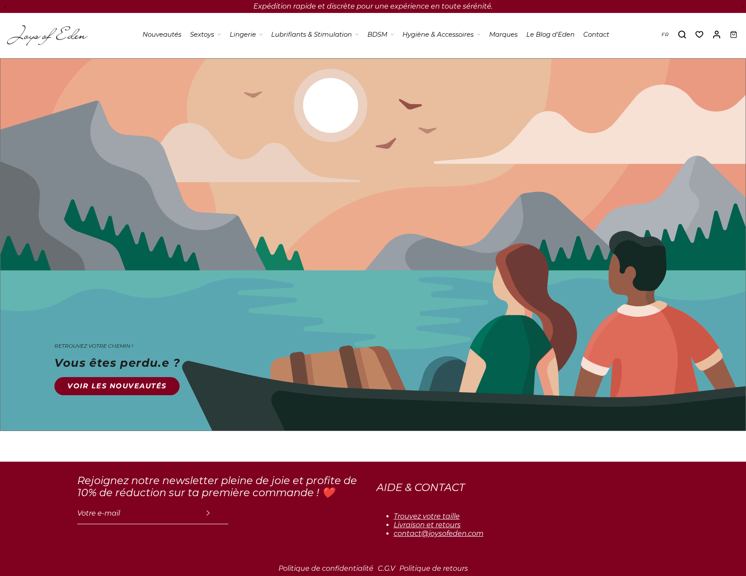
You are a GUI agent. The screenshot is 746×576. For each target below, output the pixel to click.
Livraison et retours (427, 525)
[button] (4, 6)
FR (665, 34)
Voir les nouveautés (117, 386)
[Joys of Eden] (47, 34)
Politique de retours (433, 568)
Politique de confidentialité (325, 568)
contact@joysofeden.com (439, 533)
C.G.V (386, 568)
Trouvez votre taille (427, 516)
